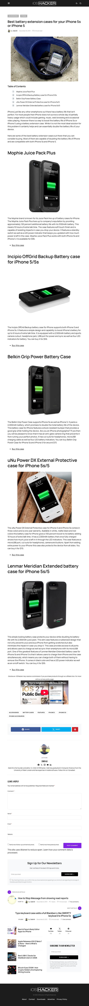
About (24, 999)
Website (10, 834)
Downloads (41, 999)
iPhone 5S (62, 712)
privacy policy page (47, 679)
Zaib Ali (45, 761)
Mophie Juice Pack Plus (25, 91)
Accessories (13, 16)
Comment (11, 791)
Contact (32, 999)
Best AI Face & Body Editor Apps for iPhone (29, 930)
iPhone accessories (16, 716)
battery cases (28, 712)
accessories (14, 712)
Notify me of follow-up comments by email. (21, 845)
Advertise (51, 999)
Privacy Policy (62, 999)
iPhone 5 (52, 712)
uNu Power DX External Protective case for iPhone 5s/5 (38, 102)
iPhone (23, 16)
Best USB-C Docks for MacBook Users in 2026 (27, 956)
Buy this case (18, 245)
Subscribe (69, 874)
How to (20, 901)
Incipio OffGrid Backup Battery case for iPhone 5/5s (36, 95)
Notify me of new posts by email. (49, 845)
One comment (67, 919)
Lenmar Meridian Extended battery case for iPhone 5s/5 (38, 105)
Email (10, 824)
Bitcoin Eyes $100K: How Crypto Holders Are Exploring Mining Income (30, 969)
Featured (41, 712)
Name (10, 814)
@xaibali (72, 770)
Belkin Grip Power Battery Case (28, 98)
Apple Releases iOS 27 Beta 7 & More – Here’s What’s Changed (30, 943)
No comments (74, 902)
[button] (9, 3)
